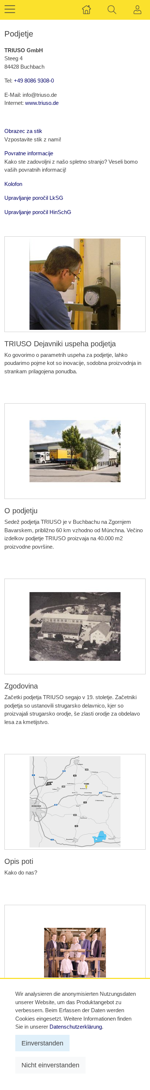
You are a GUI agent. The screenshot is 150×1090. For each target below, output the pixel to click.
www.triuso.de (42, 103)
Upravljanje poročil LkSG (33, 198)
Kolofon (13, 184)
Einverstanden (42, 1043)
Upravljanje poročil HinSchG (37, 212)
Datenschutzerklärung (76, 1027)
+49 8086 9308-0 (34, 80)
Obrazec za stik (23, 131)
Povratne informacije (28, 153)
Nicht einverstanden (50, 1065)
